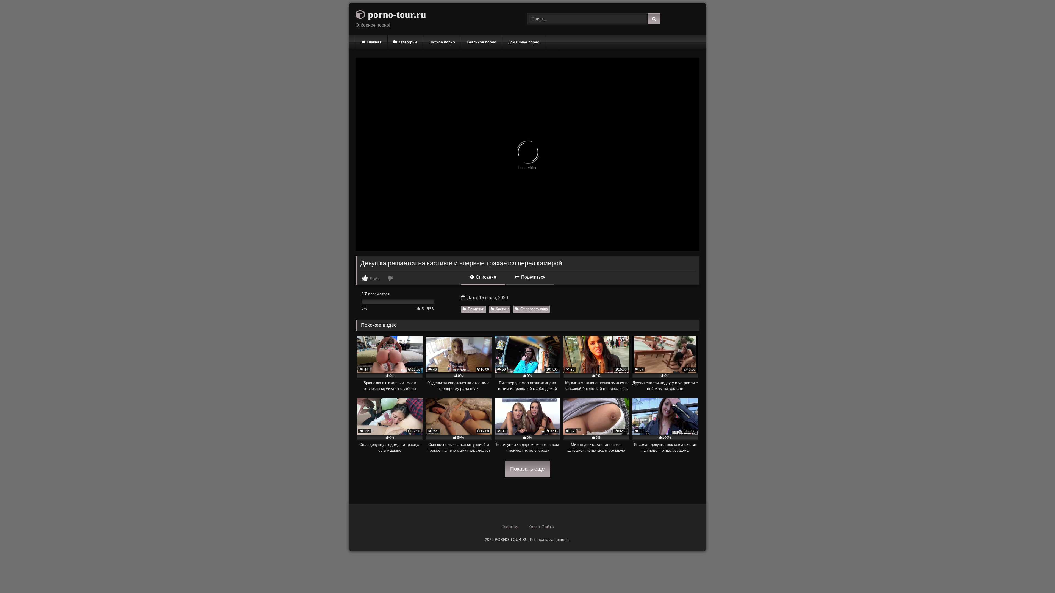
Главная (374, 42)
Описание (485, 277)
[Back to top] (1038, 576)
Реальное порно (481, 42)
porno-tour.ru (395, 14)
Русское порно (442, 42)
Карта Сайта (541, 527)
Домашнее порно (523, 42)
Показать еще (527, 469)
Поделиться (532, 277)
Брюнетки (476, 309)
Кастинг (502, 309)
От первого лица (534, 309)
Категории (407, 42)
